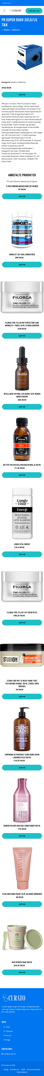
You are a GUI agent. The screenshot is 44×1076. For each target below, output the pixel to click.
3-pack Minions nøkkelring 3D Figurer (22, 186)
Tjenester (9, 1031)
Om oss (8, 1035)
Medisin (7, 30)
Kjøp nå (22, 95)
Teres (7, 1027)
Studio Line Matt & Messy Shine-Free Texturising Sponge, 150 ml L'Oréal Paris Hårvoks (22, 683)
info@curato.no (6, 3)
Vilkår (23, 1069)
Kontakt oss (33, 11)
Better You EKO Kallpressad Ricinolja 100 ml (22, 464)
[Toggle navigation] (4, 11)
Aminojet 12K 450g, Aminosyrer (22, 254)
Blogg (7, 1040)
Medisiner (16, 30)
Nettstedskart (22, 1072)
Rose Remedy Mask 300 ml (22, 962)
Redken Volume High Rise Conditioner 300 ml (22, 825)
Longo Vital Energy (22, 544)
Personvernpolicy (33, 1069)
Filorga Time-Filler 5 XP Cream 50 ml (22, 612)
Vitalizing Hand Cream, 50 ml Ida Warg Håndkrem (22, 894)
